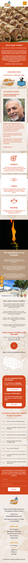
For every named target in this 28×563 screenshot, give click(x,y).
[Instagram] (1, 281)
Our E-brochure (14, 529)
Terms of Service (14, 536)
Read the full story (7, 147)
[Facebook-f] (1, 278)
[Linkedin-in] (1, 285)
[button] (14, 421)
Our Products (14, 545)
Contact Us (14, 550)
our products (15, 396)
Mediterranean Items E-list (14, 531)
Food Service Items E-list (14, 533)
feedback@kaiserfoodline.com (14, 516)
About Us (14, 547)
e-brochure (18, 383)
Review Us (14, 552)
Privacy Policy (14, 538)
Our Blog (14, 554)
